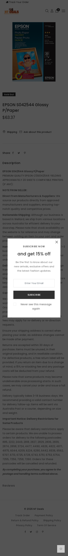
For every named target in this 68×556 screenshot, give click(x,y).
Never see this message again (36, 306)
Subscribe (34, 294)
